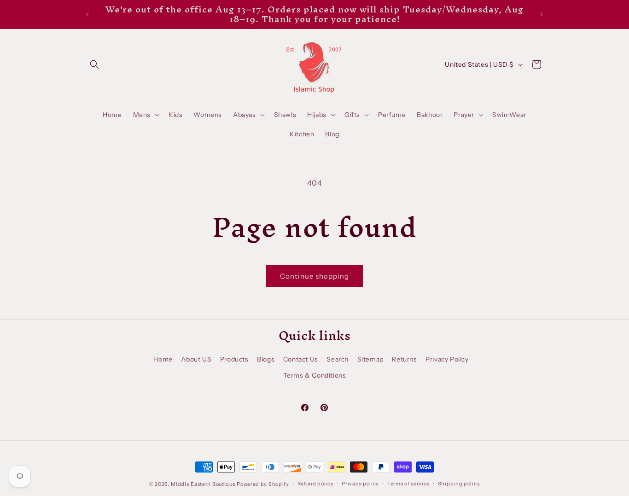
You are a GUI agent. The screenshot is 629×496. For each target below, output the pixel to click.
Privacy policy (360, 483)
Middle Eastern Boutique (203, 484)
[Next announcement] (541, 14)
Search (337, 359)
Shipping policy (459, 483)
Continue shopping (314, 276)
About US (196, 359)
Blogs (265, 359)
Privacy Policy (446, 359)
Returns (404, 359)
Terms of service (408, 483)
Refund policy (315, 483)
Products (234, 359)
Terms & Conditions (314, 375)
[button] (94, 64)
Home (162, 359)
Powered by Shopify (263, 484)
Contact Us (300, 359)
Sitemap (370, 359)
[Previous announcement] (87, 14)
